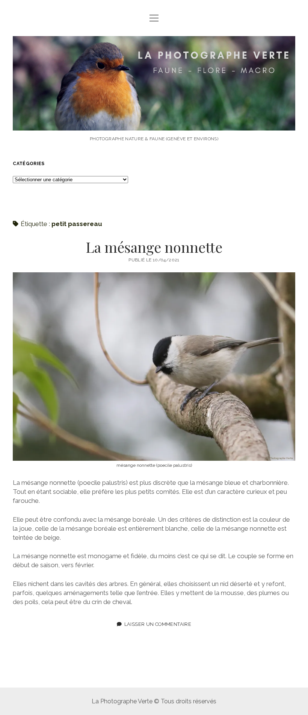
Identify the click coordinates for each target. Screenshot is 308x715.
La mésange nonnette (154, 247)
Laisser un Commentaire (157, 624)
